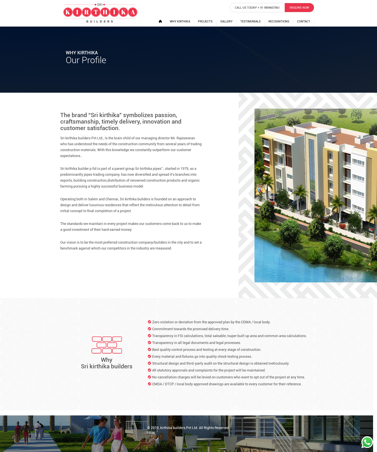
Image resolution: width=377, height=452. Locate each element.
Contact (303, 21)
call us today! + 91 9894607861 (257, 7)
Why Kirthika (180, 21)
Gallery (226, 21)
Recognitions (278, 21)
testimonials (250, 21)
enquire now (299, 7)
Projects (205, 21)
